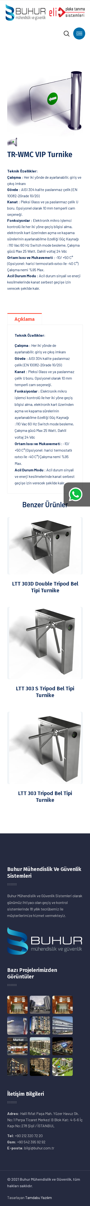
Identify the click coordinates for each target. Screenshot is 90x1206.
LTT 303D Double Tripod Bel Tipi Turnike (45, 587)
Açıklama (25, 319)
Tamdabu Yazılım (38, 1197)
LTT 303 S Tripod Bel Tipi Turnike (45, 692)
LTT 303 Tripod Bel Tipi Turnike (45, 796)
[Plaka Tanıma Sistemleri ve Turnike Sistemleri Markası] (45, 11)
